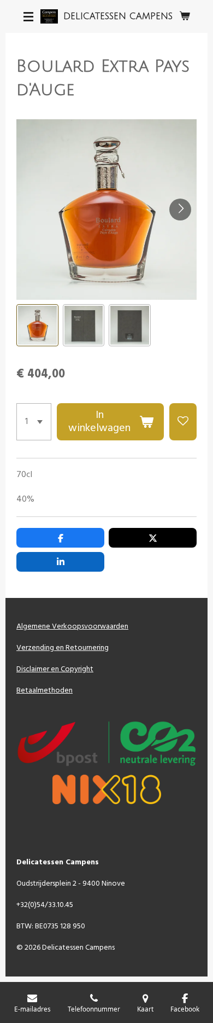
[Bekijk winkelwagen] (185, 16)
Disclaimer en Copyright (54, 669)
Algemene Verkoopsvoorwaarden (72, 626)
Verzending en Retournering (62, 648)
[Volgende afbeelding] (180, 209)
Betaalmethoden (44, 690)
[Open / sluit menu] (28, 16)
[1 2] (33, 421)
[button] (37, 325)
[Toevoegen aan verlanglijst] (183, 421)
